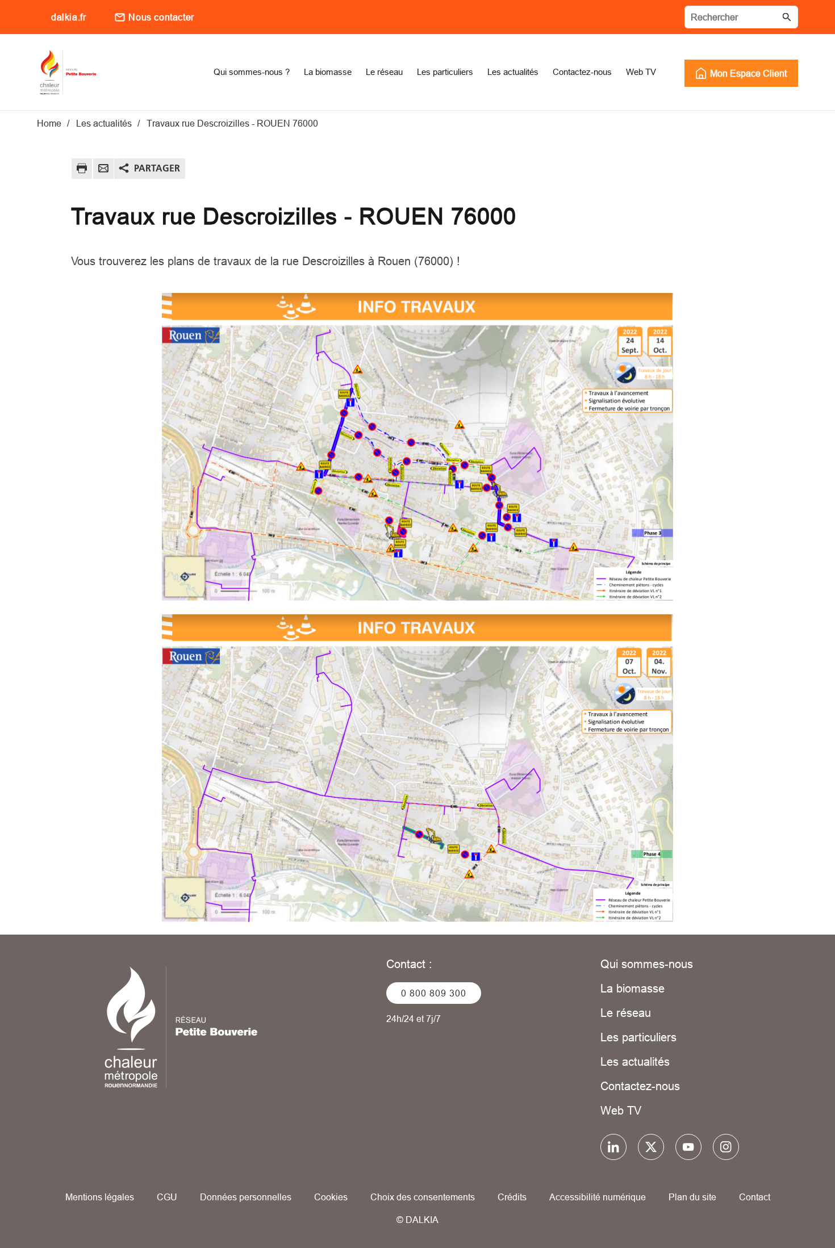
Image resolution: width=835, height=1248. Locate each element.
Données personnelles (245, 1197)
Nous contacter (161, 17)
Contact (754, 1197)
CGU (167, 1197)
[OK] (786, 17)
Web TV (620, 1110)
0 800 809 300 (433, 993)
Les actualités (635, 1061)
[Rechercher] (741, 17)
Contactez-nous (640, 1085)
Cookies (331, 1197)
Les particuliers (638, 1037)
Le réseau (625, 1012)
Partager (157, 168)
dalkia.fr (68, 17)
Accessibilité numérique (597, 1197)
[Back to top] (788, 1206)
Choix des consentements (422, 1197)
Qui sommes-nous (646, 963)
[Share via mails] (103, 170)
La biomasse (632, 988)
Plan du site (692, 1197)
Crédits (512, 1197)
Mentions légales (99, 1197)
